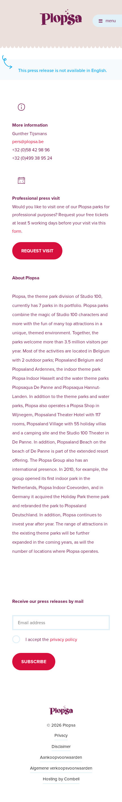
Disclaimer (61, 746)
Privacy (61, 735)
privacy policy (63, 639)
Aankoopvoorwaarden (61, 757)
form (16, 231)
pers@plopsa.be (28, 141)
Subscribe (33, 661)
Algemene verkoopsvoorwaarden (61, 768)
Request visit (37, 251)
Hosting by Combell (61, 779)
